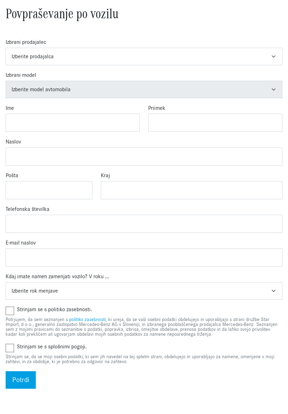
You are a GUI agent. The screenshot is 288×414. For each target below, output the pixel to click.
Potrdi (20, 379)
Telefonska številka (28, 209)
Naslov (13, 142)
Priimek (156, 108)
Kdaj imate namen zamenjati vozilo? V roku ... (57, 276)
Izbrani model (21, 75)
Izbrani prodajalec (26, 42)
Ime (10, 108)
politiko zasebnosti (87, 319)
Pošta (12, 175)
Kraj (105, 175)
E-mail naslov (21, 243)
